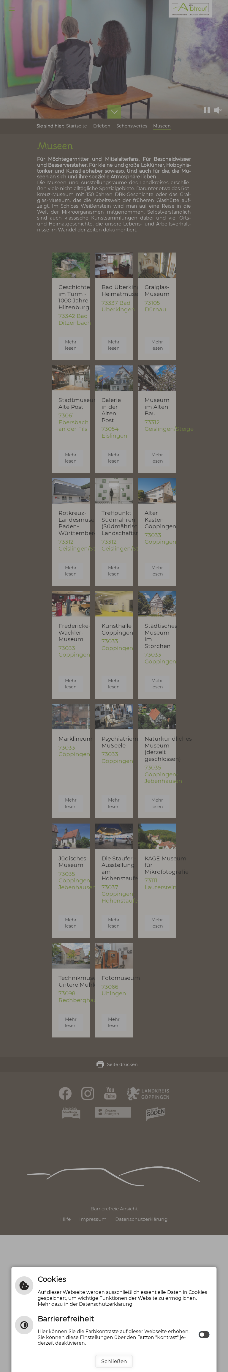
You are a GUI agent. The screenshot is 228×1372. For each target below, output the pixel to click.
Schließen (114, 1361)
